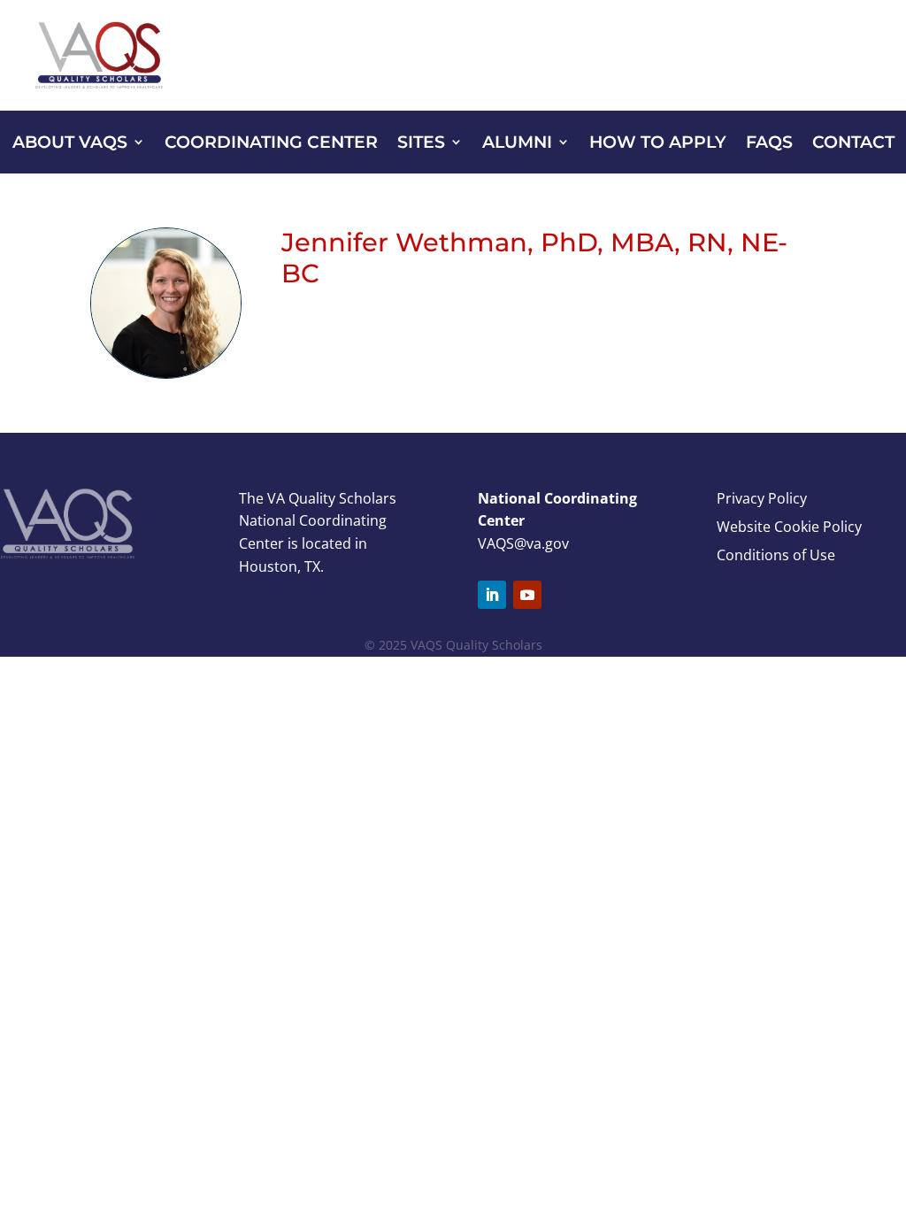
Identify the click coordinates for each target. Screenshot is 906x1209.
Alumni (517, 143)
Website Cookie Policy (789, 526)
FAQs (769, 143)
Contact (853, 143)
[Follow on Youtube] (527, 595)
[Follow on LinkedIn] (492, 595)
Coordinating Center (271, 143)
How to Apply (657, 143)
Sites (421, 143)
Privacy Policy (762, 498)
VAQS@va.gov (523, 543)
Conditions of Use (776, 555)
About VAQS (69, 143)
